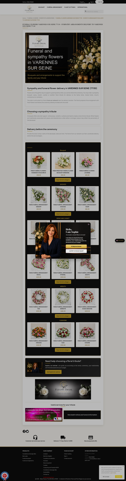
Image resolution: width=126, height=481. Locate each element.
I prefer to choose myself (76, 251)
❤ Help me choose (76, 246)
